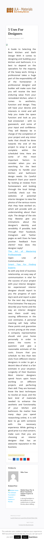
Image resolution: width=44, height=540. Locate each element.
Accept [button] (17, 537)
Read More (33, 537)
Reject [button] (25, 537)
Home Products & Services (16, 455)
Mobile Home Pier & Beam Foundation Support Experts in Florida (27, 492)
